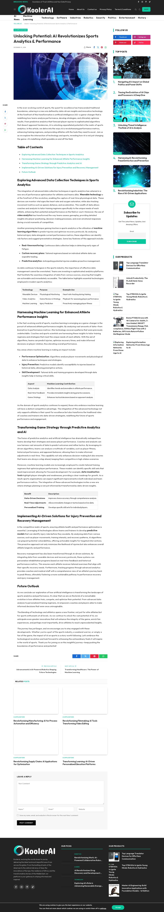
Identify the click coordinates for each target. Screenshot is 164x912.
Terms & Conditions (123, 9)
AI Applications (21, 30)
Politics (112, 17)
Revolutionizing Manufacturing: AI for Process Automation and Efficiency (35, 722)
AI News (16, 17)
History (142, 17)
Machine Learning (28, 17)
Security (100, 17)
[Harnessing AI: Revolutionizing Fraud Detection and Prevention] (131, 143)
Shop (146, 9)
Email (132, 231)
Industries (75, 17)
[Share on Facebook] (94, 47)
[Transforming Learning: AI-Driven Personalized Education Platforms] (85, 741)
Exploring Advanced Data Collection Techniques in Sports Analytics (53, 154)
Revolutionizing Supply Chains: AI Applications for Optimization (35, 762)
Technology (48, 17)
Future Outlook (29, 172)
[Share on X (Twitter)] (98, 47)
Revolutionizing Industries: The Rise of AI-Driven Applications (132, 192)
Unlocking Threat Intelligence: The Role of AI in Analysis (132, 126)
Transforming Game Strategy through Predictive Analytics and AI (52, 163)
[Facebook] (5, 111)
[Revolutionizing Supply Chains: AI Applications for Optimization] (36, 741)
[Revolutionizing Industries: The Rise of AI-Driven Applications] (131, 176)
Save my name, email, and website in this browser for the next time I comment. (49, 815)
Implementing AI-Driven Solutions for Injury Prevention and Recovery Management (60, 167)
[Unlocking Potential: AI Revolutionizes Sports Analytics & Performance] (60, 76)
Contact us (92, 9)
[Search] (135, 9)
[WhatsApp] (5, 130)
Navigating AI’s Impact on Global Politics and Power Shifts (133, 83)
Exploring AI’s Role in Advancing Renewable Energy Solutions (87, 884)
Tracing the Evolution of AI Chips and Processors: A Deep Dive (133, 93)
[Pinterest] (5, 123)
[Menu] (15, 9)
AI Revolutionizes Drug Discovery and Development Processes (87, 872)
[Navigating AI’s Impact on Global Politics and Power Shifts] (131, 67)
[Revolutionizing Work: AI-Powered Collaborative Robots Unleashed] (66, 857)
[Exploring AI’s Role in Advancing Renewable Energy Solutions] (66, 882)
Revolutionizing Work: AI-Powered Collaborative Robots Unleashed (88, 859)
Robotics (88, 17)
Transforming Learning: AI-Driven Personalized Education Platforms (79, 762)
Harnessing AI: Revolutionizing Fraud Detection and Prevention (133, 159)
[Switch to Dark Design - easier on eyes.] (139, 9)
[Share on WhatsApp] (105, 47)
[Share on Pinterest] (102, 47)
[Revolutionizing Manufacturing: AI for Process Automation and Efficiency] (36, 700)
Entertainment (127, 17)
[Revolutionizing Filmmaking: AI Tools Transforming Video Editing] (85, 700)
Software (62, 17)
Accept (118, 907)
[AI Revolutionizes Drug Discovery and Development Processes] (66, 870)
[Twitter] (5, 117)
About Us (80, 9)
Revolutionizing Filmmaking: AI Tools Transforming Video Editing (80, 722)
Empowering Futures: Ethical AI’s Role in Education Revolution (55, 2)
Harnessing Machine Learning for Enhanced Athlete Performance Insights (56, 159)
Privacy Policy (106, 9)
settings (103, 908)
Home (71, 9)
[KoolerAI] (35, 9)
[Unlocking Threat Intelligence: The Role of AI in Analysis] (131, 111)
